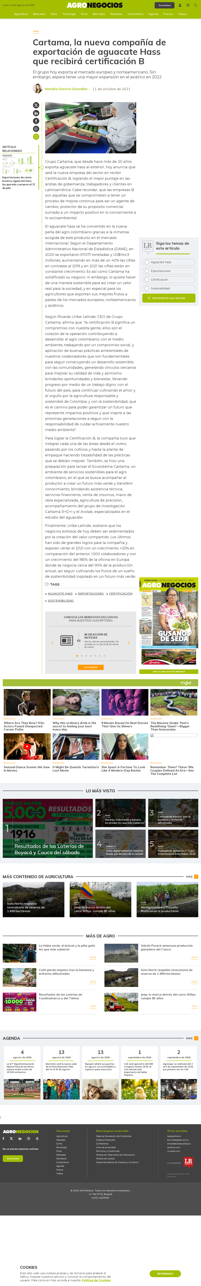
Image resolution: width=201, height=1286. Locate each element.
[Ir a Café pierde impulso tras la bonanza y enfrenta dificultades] (19, 977)
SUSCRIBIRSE (91, 667)
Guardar (36, 137)
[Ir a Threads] (37, 1138)
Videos (182, 14)
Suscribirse (13, 1158)
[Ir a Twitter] (11, 1138)
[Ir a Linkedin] (20, 1138)
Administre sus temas (168, 298)
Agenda (153, 14)
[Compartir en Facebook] (36, 121)
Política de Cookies (105, 1158)
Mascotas (39, 14)
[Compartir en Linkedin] (36, 113)
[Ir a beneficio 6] (99, 656)
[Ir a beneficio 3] (86, 656)
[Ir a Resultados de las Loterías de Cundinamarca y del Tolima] (19, 1002)
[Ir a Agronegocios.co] (21, 1131)
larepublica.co (174, 1136)
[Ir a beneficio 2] (81, 656)
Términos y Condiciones (107, 1151)
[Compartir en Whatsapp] (36, 129)
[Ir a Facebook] (3, 1138)
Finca (84, 14)
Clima (53, 14)
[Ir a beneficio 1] (77, 656)
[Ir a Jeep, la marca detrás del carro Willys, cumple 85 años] (121, 1002)
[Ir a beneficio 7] (104, 656)
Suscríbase (165, 5)
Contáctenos (102, 1143)
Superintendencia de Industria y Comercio (117, 1162)
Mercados (99, 14)
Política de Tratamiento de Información (115, 1155)
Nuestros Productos (105, 1140)
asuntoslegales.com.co (178, 1140)
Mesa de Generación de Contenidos (113, 1136)
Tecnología (69, 14)
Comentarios (135, 14)
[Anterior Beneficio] (52, 642)
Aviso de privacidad (106, 1147)
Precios (168, 14)
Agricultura (21, 14)
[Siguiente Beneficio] (128, 642)
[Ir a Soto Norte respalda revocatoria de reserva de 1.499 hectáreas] (121, 977)
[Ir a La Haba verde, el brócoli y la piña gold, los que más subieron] (19, 953)
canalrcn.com (173, 1147)
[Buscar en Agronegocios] (195, 5)
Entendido (165, 1273)
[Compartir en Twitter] (36, 105)
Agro (93, 957)
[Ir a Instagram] (28, 1138)
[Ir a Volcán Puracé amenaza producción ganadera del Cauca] (121, 953)
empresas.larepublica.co (179, 1143)
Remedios (116, 14)
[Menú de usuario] (180, 5)
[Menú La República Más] (188, 5)
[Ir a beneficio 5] (95, 656)
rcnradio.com (173, 1151)
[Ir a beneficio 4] (90, 656)
